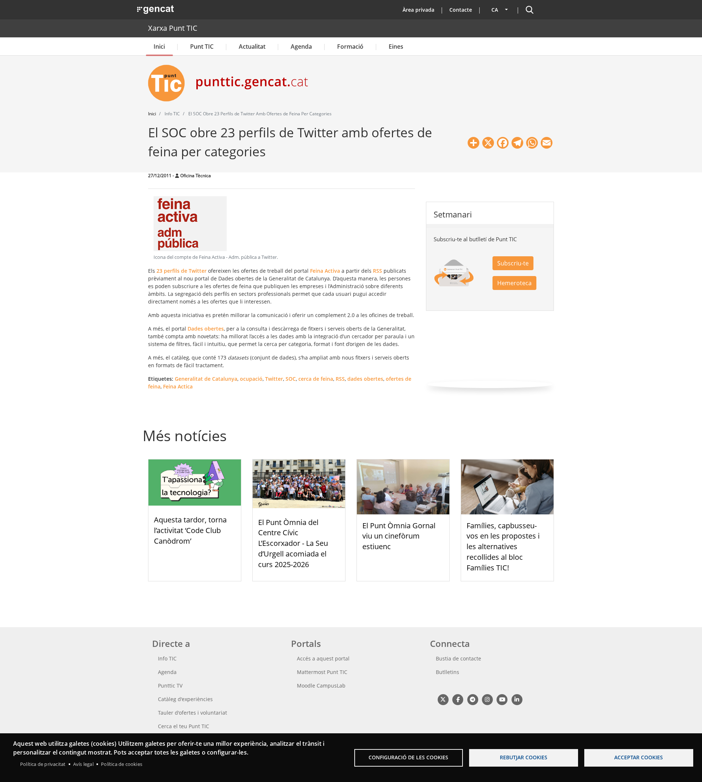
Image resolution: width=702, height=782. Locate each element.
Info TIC (167, 658)
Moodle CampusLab (321, 685)
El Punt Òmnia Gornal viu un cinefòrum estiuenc (398, 536)
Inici (159, 46)
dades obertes (365, 378)
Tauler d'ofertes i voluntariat (192, 712)
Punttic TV (170, 685)
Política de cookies (121, 764)
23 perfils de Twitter (181, 270)
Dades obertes (206, 328)
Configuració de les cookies (408, 757)
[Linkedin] (517, 699)
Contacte (460, 9)
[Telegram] (472, 699)
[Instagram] (487, 699)
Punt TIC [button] (202, 46)
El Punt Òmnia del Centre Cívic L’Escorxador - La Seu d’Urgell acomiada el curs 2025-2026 (293, 543)
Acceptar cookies (638, 757)
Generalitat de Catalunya (206, 378)
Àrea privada (418, 9)
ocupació (251, 378)
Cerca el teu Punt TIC (183, 726)
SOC (291, 378)
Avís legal (83, 764)
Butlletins (447, 672)
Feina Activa (325, 270)
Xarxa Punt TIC (172, 28)
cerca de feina (315, 378)
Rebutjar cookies (523, 757)
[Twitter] (443, 699)
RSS (377, 270)
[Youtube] (502, 699)
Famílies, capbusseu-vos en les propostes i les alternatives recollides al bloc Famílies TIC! (503, 547)
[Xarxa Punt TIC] (169, 83)
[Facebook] (457, 699)
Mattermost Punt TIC (322, 672)
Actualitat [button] (252, 46)
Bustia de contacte (458, 658)
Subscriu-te (513, 263)
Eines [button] (396, 46)
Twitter (274, 378)
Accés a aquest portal (323, 658)
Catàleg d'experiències (185, 699)
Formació (350, 46)
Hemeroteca (514, 283)
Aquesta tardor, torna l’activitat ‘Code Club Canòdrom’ (190, 530)
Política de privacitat (42, 764)
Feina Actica (178, 386)
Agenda (301, 46)
